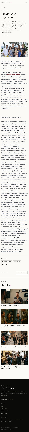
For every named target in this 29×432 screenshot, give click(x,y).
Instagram (10, 399)
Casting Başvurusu (21, 272)
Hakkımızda (4, 413)
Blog (2, 8)
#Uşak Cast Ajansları (6, 261)
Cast (2, 406)
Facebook (4, 399)
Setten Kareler (4, 410)
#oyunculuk (4, 264)
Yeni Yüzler (4, 408)
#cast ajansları (17, 261)
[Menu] (26, 2)
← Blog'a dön (4, 272)
